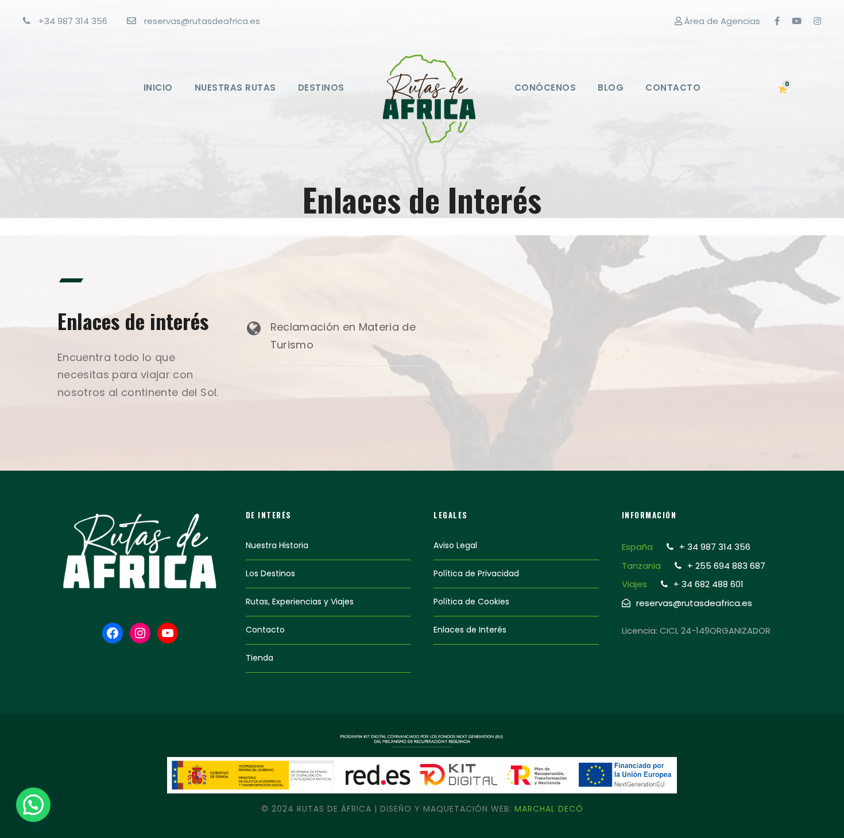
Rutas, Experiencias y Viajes (300, 601)
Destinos (321, 88)
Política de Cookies (471, 601)
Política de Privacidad (476, 573)
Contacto (672, 88)
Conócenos (545, 88)
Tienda (259, 658)
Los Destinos (270, 573)
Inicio (158, 88)
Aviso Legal (455, 545)
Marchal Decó (548, 808)
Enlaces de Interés (469, 629)
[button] (33, 804)
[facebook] (777, 21)
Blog (611, 88)
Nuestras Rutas (235, 88)
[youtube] (797, 21)
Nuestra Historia (277, 545)
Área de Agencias (721, 21)
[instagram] (817, 21)
